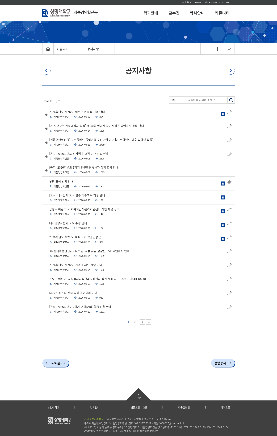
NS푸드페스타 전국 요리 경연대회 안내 (73, 293)
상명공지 (220, 363)
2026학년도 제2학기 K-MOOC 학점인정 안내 (76, 237)
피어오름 (225, 407)
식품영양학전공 (85, 12)
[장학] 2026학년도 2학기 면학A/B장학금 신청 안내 (80, 307)
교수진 (174, 13)
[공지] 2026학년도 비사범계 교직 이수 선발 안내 (79, 153)
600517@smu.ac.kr (171, 423)
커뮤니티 (222, 13)
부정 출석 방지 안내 (61, 181)
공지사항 (93, 49)
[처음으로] (48, 48)
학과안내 (150, 13)
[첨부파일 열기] (229, 112)
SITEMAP (226, 2)
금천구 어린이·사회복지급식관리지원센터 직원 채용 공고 (84, 209)
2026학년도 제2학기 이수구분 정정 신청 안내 (77, 112)
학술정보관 (184, 407)
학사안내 (197, 13)
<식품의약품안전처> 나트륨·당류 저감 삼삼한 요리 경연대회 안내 (89, 251)
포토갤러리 (58, 363)
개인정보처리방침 (94, 419)
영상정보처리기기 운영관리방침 (124, 419)
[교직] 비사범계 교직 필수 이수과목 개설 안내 (77, 195)
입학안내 (95, 407)
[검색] (231, 100)
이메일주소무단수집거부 (157, 419)
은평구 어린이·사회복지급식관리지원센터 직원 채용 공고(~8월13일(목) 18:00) (97, 279)
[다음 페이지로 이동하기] (142, 322)
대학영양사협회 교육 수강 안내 (68, 223)
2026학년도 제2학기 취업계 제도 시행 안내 (75, 265)
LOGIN (198, 2)
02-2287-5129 (143, 423)
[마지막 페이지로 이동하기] (148, 322)
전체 (172, 100)
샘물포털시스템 (138, 407)
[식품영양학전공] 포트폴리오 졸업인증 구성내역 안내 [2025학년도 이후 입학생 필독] (101, 140)
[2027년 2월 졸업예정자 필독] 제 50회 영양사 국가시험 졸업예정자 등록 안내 (96, 126)
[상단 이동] (138, 394)
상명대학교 (186, 2)
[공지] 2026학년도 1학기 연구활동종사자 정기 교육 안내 (83, 167)
